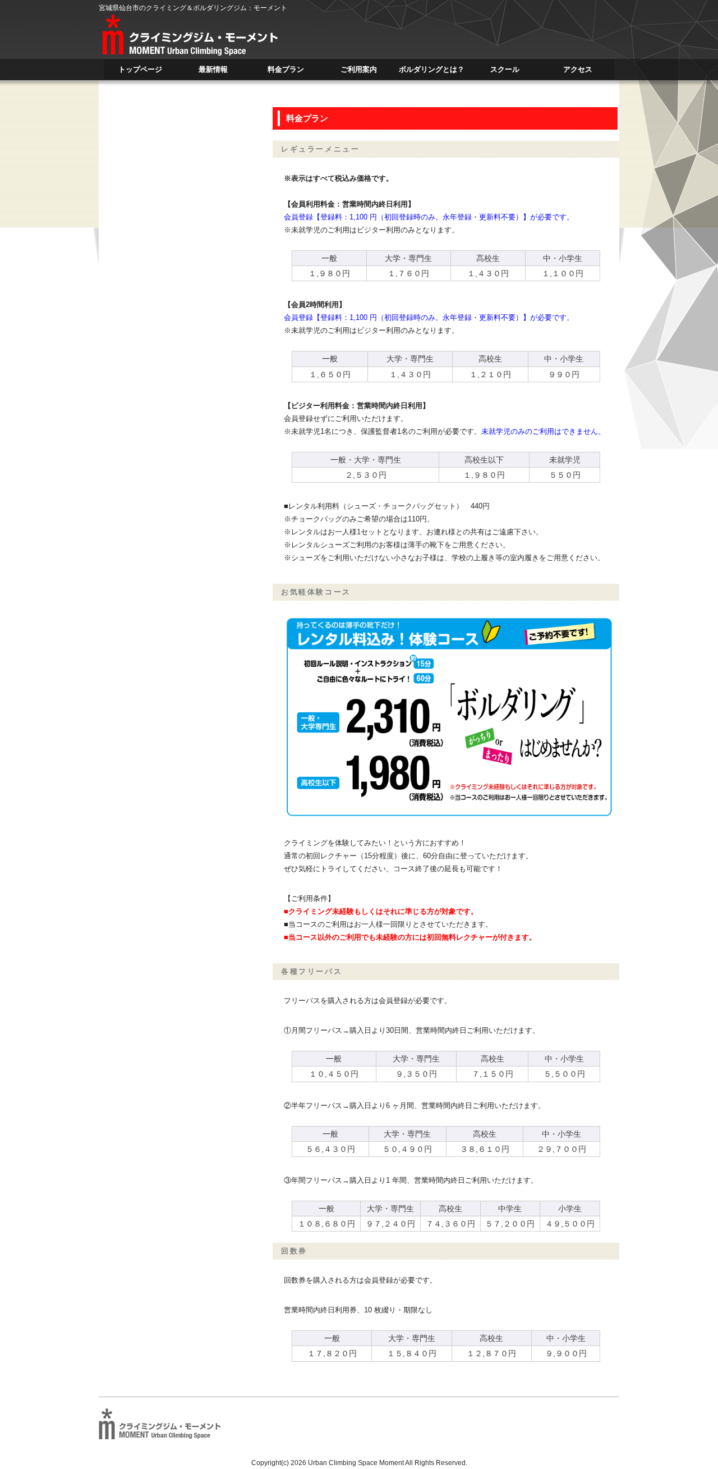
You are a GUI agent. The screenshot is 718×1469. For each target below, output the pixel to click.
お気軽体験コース (316, 592)
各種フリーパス (311, 971)
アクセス (577, 72)
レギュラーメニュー (320, 149)
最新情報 (213, 72)
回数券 (294, 1251)
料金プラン (286, 72)
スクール (504, 72)
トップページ (140, 72)
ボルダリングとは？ (431, 72)
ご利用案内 (358, 72)
